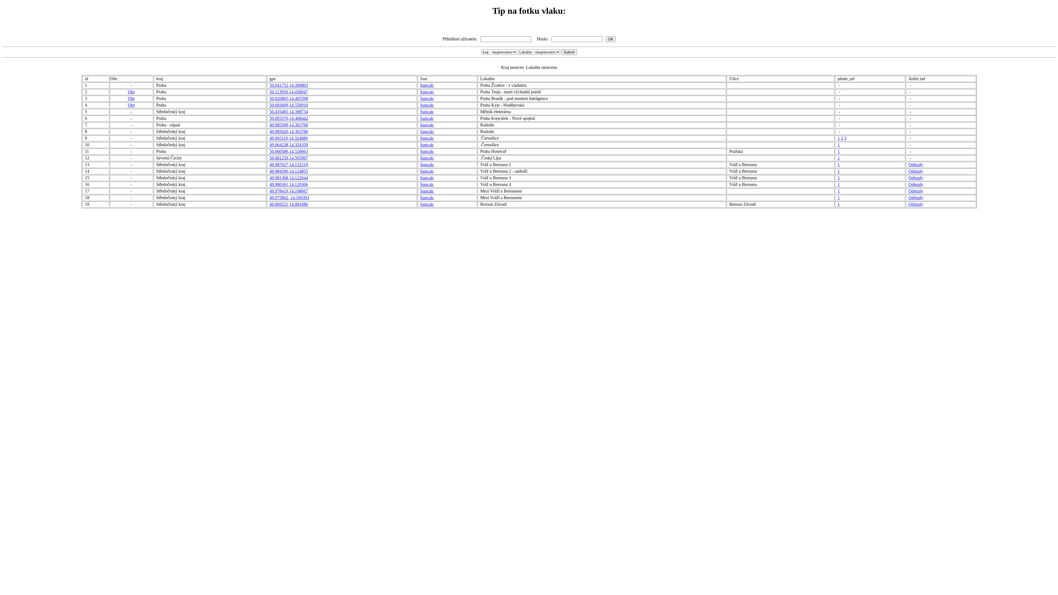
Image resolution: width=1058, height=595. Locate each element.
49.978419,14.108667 (288, 191)
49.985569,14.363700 (288, 125)
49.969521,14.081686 (288, 204)
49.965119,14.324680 (288, 138)
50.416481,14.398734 (288, 111)
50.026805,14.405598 (288, 98)
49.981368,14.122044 (288, 177)
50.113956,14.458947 (288, 92)
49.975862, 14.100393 (289, 197)
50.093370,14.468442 (288, 118)
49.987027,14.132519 (288, 164)
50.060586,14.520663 (288, 151)
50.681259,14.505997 (288, 158)
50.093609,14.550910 (288, 105)
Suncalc (427, 85)
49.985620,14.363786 (288, 131)
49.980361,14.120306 (288, 184)
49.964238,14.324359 (288, 144)
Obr (131, 92)
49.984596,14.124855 (288, 171)
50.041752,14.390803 (288, 85)
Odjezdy (915, 164)
